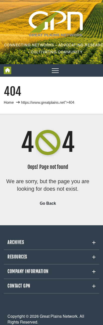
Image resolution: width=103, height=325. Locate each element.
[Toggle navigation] (55, 70)
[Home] (7, 70)
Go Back (48, 203)
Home (9, 102)
